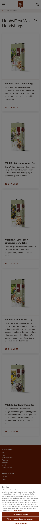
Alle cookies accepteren (20, 514)
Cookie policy (17, 510)
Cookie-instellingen (20, 523)
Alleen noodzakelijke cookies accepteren (20, 519)
